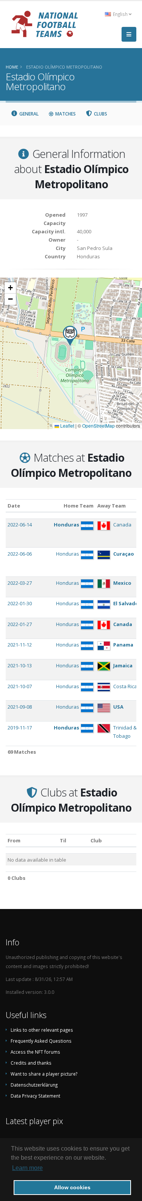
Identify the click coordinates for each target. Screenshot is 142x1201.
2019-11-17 (20, 727)
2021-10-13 (20, 665)
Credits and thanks (31, 1063)
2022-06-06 (20, 553)
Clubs (100, 114)
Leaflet (66, 425)
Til (63, 840)
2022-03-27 (20, 582)
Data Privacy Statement (35, 1096)
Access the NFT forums (35, 1052)
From (14, 840)
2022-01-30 (20, 603)
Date (14, 505)
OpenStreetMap (98, 425)
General (28, 114)
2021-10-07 (20, 686)
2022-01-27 (20, 624)
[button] (70, 336)
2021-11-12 (20, 644)
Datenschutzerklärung (34, 1085)
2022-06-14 (20, 524)
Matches (65, 114)
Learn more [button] (27, 1168)
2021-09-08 (20, 706)
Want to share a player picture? (44, 1074)
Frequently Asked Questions (41, 1041)
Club (96, 840)
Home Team (79, 505)
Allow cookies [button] (72, 1187)
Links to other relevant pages (42, 1030)
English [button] (120, 14)
